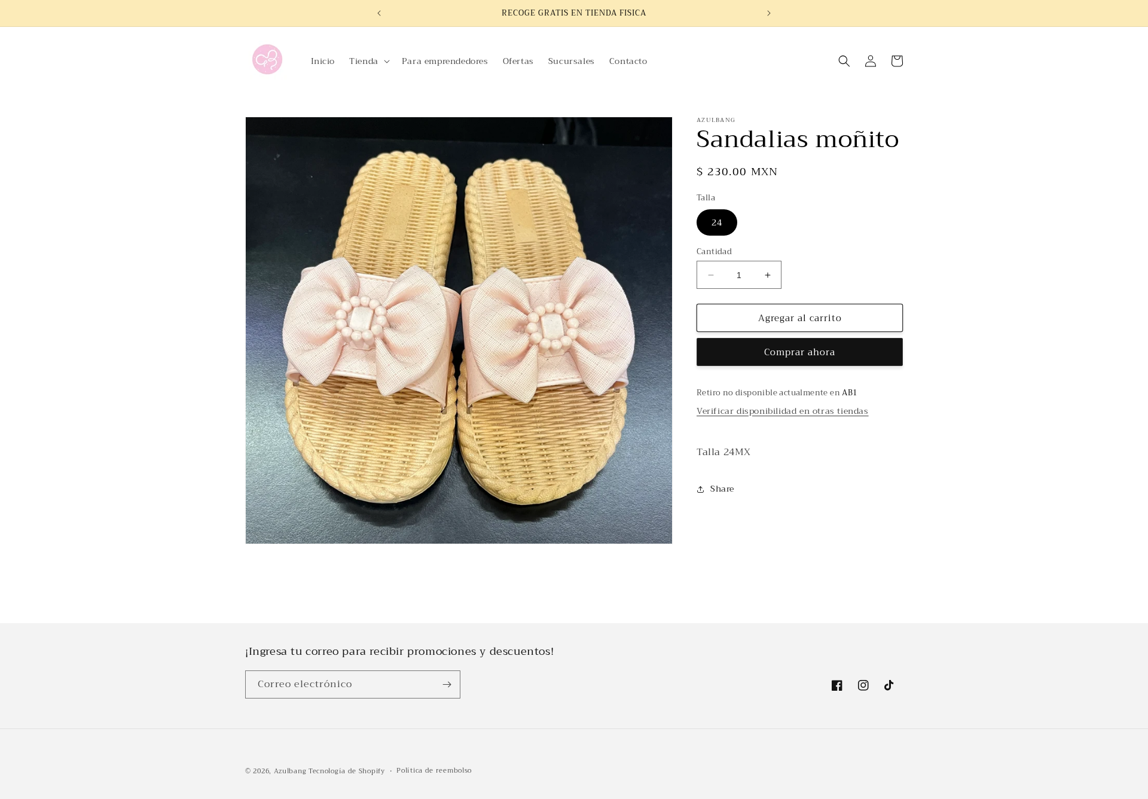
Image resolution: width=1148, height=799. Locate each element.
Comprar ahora (799, 352)
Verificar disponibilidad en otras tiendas (783, 411)
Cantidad (714, 252)
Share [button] (722, 488)
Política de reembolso (434, 771)
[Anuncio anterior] (379, 13)
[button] (368, 61)
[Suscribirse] (446, 684)
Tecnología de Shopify (347, 771)
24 (717, 222)
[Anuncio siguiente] (769, 13)
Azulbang (290, 771)
